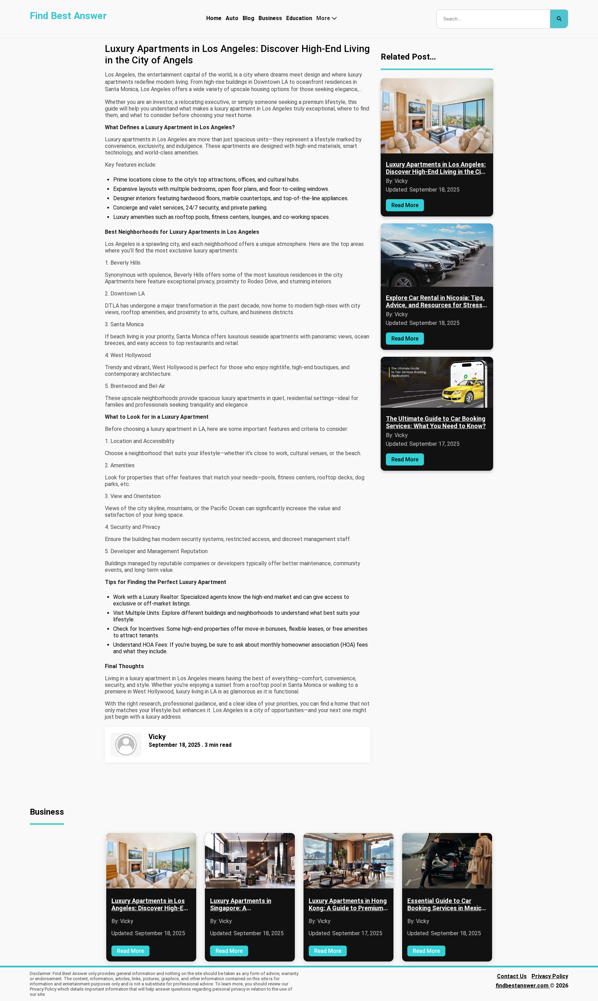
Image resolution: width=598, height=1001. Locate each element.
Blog (248, 18)
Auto (232, 18)
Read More (404, 205)
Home (213, 18)
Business (270, 18)
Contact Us (512, 976)
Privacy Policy (550, 976)
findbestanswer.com (523, 985)
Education (299, 18)
